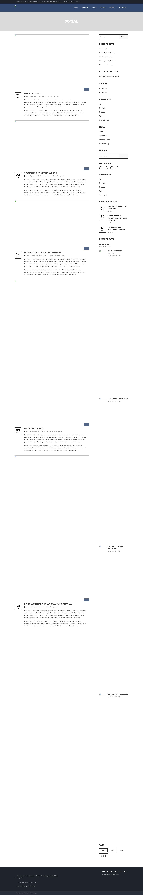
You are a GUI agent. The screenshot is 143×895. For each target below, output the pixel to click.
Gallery (103, 8)
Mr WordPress (104, 77)
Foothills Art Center (106, 57)
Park (100, 116)
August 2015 (103, 92)
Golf (100, 104)
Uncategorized (104, 120)
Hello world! (103, 49)
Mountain (102, 108)
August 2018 (103, 88)
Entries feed (103, 136)
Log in (101, 132)
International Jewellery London (42, 253)
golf (112, 850)
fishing (103, 850)
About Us (85, 8)
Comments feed (104, 140)
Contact (112, 8)
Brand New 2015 (32, 93)
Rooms (94, 8)
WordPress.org (104, 144)
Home (76, 8)
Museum (102, 112)
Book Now (122, 8)
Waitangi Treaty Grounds (107, 61)
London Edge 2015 (33, 428)
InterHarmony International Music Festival (48, 604)
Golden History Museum (107, 53)
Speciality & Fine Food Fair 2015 (40, 173)
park (104, 856)
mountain (121, 850)
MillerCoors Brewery (106, 65)
